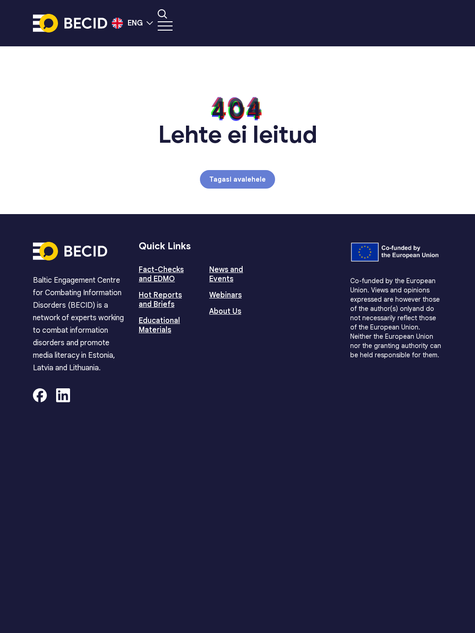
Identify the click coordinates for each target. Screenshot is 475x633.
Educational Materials (159, 325)
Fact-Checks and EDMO (161, 274)
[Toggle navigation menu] (165, 26)
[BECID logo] (70, 23)
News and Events (226, 274)
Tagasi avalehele (237, 179)
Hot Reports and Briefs (160, 300)
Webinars (225, 295)
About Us (225, 311)
